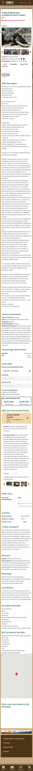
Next (30, 52)
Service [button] (7, 743)
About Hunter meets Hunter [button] (14, 739)
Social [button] (6, 751)
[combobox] (16, 378)
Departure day (6, 382)
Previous (2, 52)
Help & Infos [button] (8, 747)
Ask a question (5, 65)
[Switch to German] (26, 2)
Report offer (24, 64)
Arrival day (5, 375)
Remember (13, 64)
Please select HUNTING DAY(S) (12, 367)
